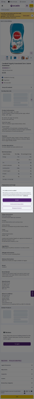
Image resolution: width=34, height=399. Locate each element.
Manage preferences (17, 208)
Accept (17, 200)
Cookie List (25, 195)
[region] (17, 199)
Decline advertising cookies (16, 204)
